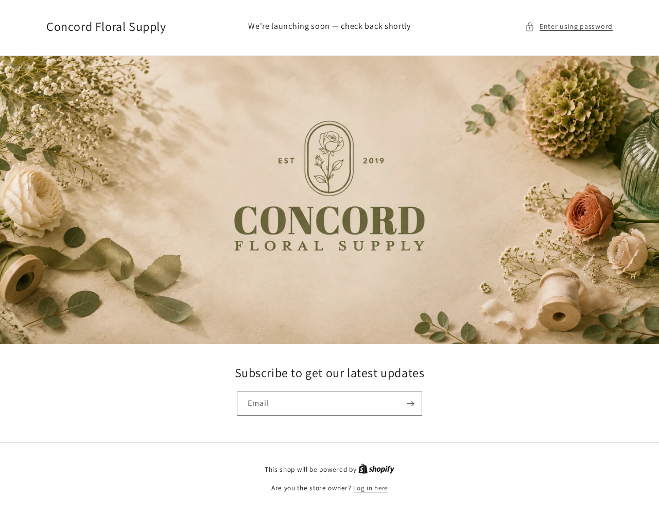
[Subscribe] (410, 404)
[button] (569, 26)
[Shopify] (376, 469)
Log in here (370, 488)
